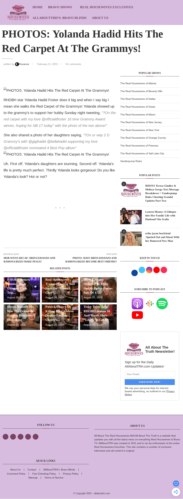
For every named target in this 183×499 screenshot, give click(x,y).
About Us (100, 18)
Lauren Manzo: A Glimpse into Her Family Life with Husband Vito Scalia (160, 215)
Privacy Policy (70, 473)
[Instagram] (20, 437)
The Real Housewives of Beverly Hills (141, 91)
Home (38, 7)
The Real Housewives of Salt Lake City (142, 153)
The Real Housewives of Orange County (143, 137)
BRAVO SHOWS (60, 7)
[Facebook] (5, 437)
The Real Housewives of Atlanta (138, 83)
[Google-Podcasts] (149, 300)
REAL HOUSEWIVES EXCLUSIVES (106, 7)
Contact (32, 469)
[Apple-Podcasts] (137, 300)
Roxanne (24, 64)
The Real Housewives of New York (139, 130)
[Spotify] (162, 300)
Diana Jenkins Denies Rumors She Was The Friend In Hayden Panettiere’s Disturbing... (21, 311)
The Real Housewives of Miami (137, 114)
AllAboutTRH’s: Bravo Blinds (59, 18)
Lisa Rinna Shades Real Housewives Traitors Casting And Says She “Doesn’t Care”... (60, 283)
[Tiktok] (28, 437)
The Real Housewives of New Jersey (141, 122)
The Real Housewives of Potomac (139, 145)
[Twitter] (13, 437)
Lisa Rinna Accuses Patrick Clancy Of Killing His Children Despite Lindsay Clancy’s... (59, 311)
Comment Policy (16, 473)
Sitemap (33, 477)
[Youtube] (137, 311)
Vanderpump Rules (131, 161)
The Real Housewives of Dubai (137, 106)
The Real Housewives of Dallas (137, 98)
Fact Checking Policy (44, 473)
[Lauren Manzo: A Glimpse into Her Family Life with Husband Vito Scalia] (131, 217)
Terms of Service (53, 477)
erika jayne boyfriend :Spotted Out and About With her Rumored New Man (162, 237)
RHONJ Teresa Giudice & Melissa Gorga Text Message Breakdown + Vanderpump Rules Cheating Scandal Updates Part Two (162, 193)
